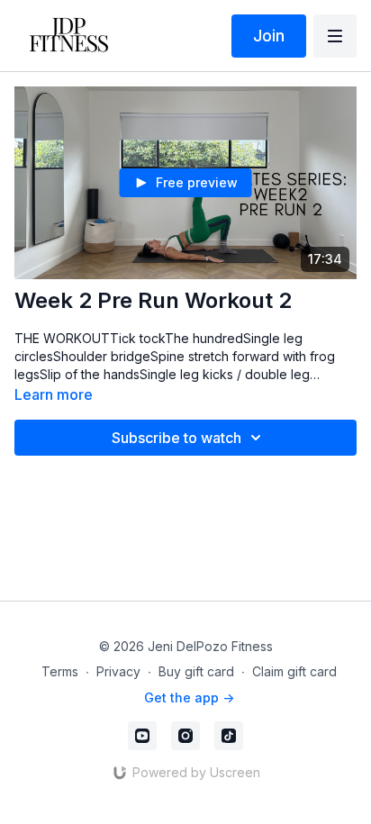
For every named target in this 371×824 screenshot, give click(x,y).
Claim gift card (294, 671)
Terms (59, 671)
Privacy (118, 671)
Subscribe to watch (176, 438)
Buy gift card (196, 671)
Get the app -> (189, 697)
